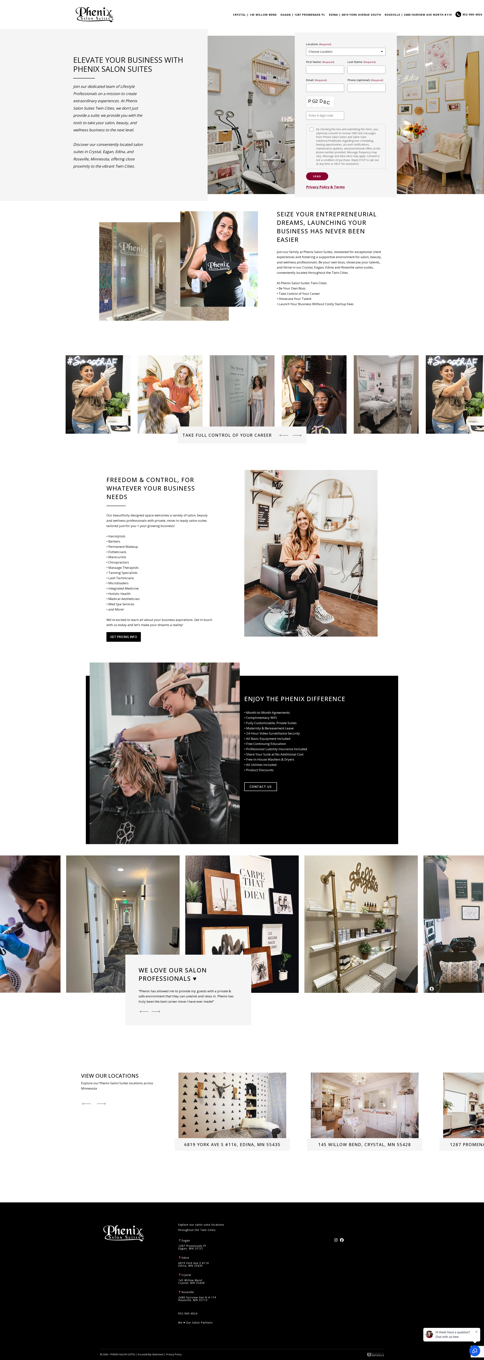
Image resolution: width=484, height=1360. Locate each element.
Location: (312, 44)
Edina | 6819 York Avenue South (355, 14)
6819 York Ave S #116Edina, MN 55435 (193, 1264)
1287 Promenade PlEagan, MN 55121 (192, 1247)
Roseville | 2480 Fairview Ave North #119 (418, 14)
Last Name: (355, 62)
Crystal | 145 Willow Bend (255, 14)
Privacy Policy (174, 1354)
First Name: (314, 62)
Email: (310, 80)
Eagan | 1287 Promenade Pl (303, 14)
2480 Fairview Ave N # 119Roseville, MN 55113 (197, 1298)
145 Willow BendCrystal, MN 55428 (191, 1281)
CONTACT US (261, 787)
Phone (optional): (359, 80)
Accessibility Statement (151, 1354)
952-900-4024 (472, 14)
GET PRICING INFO (123, 637)
